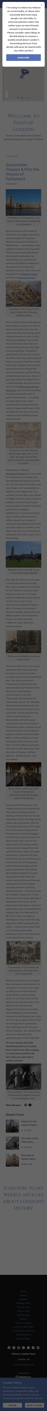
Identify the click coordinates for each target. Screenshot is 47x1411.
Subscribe (23, 57)
